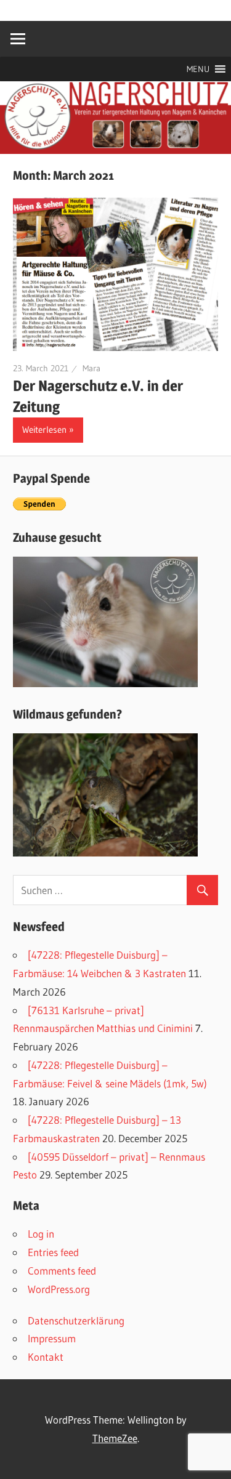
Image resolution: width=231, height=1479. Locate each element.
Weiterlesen (44, 429)
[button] (198, 69)
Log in (41, 1233)
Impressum (52, 1338)
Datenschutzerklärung (76, 1320)
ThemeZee (114, 1438)
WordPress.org (59, 1289)
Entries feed (53, 1252)
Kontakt (45, 1356)
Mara (91, 368)
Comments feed (62, 1270)
